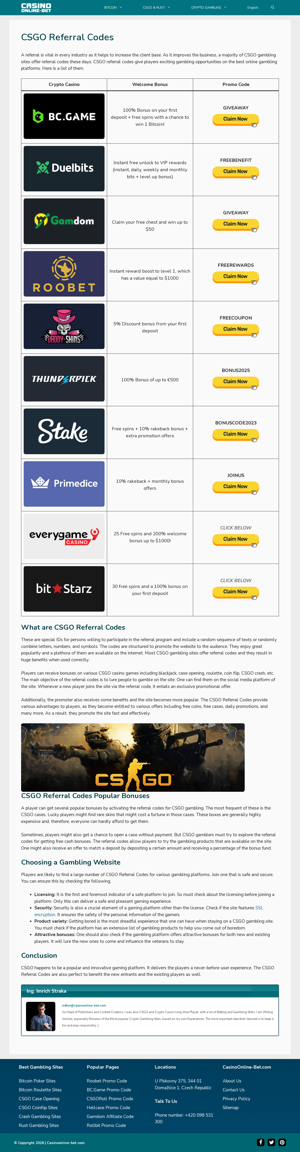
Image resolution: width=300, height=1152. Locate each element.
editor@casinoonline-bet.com (84, 1005)
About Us (232, 1081)
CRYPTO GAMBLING (206, 7)
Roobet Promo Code (107, 1081)
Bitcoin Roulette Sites (40, 1090)
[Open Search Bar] (272, 7)
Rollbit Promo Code (106, 1125)
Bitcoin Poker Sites (37, 1081)
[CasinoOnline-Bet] (36, 7)
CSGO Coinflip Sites (38, 1108)
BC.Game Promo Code (109, 1090)
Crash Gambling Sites (40, 1117)
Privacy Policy (236, 1099)
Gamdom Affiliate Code (110, 1117)
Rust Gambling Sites (39, 1125)
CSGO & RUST (154, 7)
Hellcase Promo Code (108, 1108)
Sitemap (231, 1108)
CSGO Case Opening (39, 1099)
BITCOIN (110, 7)
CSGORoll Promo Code (110, 1099)
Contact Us (234, 1090)
